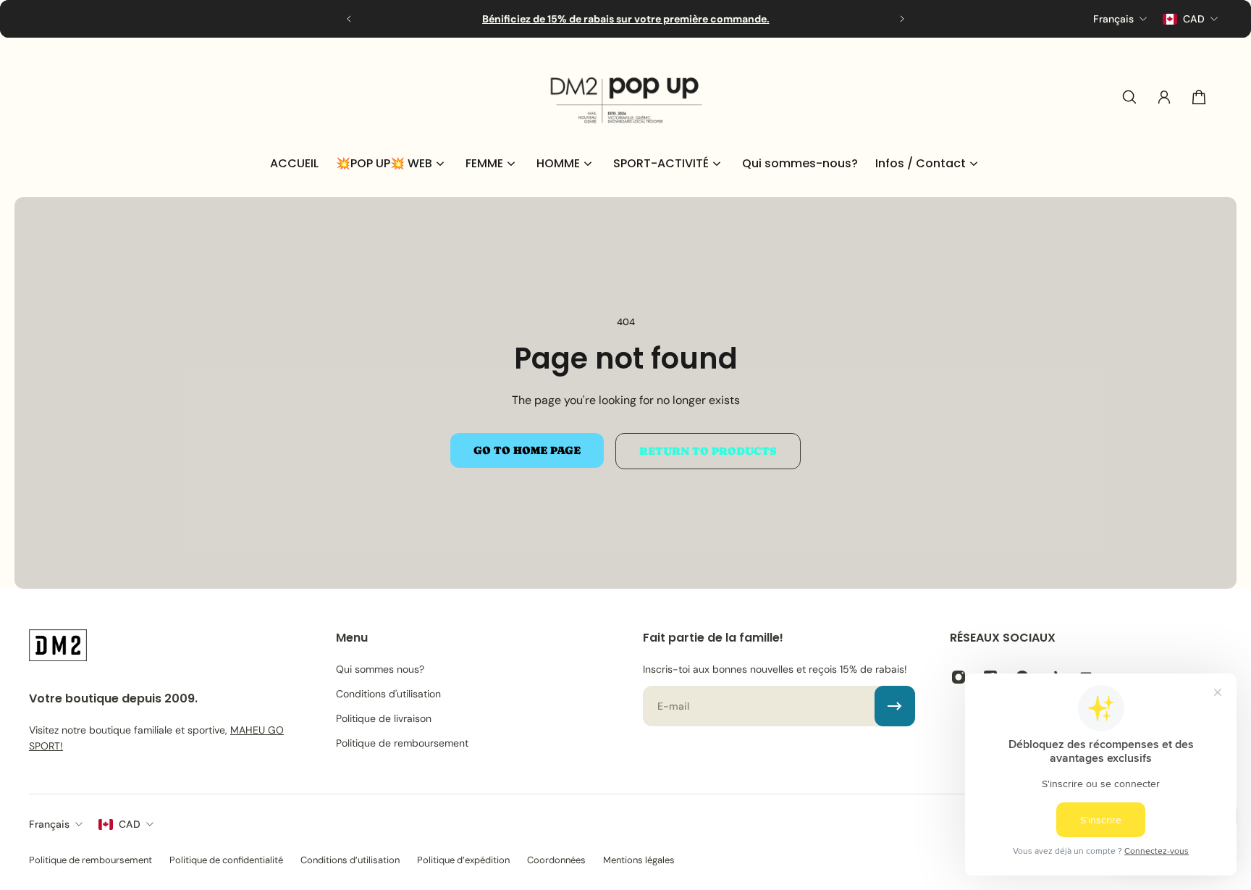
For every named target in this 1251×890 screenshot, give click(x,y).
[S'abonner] (895, 706)
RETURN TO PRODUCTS (708, 451)
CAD (129, 824)
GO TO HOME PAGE (527, 450)
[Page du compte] (1164, 97)
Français (49, 824)
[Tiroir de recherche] (1129, 97)
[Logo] (625, 97)
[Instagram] (958, 677)
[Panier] (1199, 97)
